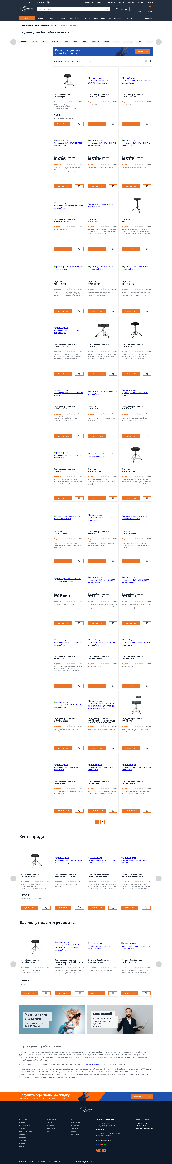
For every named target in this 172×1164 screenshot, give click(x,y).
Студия (138, 18)
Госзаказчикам (110, 2)
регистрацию (69, 118)
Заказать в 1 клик (97, 124)
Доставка (121, 2)
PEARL (84, 42)
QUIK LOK (95, 42)
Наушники (118, 18)
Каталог (28, 18)
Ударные (62, 18)
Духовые (129, 18)
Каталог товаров (33, 25)
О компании (89, 2)
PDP (75, 42)
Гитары (53, 18)
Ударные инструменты (48, 25)
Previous (13, 42)
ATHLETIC (24, 42)
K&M (66, 42)
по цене (67, 61)
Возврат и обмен (25, 1131)
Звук (84, 18)
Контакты (149, 2)
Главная (23, 25)
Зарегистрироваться (142, 1096)
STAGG (106, 42)
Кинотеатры (106, 18)
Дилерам (131, 2)
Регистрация (143, 51)
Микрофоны (74, 18)
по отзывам (87, 61)
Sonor (117, 42)
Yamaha (150, 42)
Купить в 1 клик (62, 124)
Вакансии (22, 1137)
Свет (96, 18)
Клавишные (42, 18)
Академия (123, 9)
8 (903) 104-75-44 (142, 1119)
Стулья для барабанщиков (67, 25)
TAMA (139, 42)
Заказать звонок (27, 2)
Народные (149, 18)
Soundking (128, 42)
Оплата (140, 2)
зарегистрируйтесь (93, 1064)
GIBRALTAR (56, 42)
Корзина (148, 9)
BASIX (35, 42)
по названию (76, 61)
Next (159, 42)
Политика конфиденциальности (83, 1162)
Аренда (22, 1134)
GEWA (44, 42)
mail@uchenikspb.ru (142, 1124)
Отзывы (98, 2)
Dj (90, 18)
